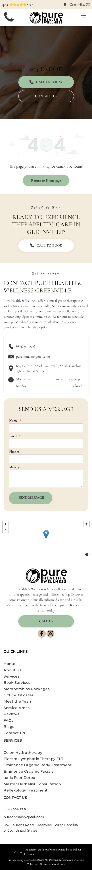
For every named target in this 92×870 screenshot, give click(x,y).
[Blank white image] (9, 22)
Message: (15, 467)
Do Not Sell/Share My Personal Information (48, 860)
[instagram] (50, 634)
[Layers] (86, 524)
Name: (13, 420)
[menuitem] (46, 663)
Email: (13, 436)
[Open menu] (83, 17)
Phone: (14, 451)
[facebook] (42, 634)
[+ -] (46, 539)
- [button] (5, 530)
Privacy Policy (16, 860)
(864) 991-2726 (25, 346)
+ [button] (5, 524)
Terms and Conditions (52, 864)
